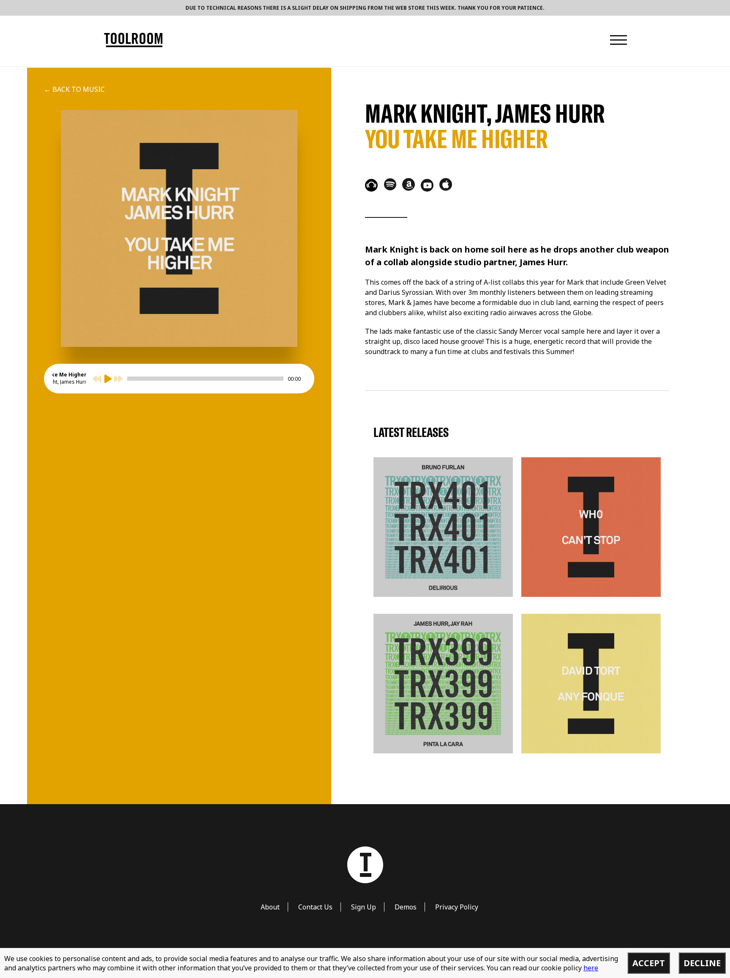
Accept (648, 963)
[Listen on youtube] (427, 185)
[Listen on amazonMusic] (408, 184)
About (270, 907)
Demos (406, 907)
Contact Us (315, 907)
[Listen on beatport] (371, 185)
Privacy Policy (456, 907)
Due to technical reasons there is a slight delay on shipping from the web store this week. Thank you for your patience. (365, 7)
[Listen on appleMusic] (445, 184)
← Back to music (74, 89)
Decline (702, 963)
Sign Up (363, 907)
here (590, 968)
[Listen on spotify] (390, 184)
